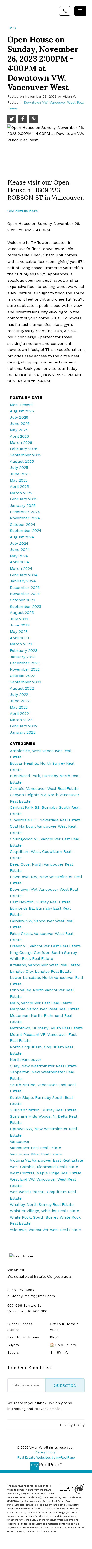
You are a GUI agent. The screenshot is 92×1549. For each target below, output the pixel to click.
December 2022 (25, 663)
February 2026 (23, 448)
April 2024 (19, 562)
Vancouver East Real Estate (35, 1147)
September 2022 (25, 682)
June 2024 (20, 549)
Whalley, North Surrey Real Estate (42, 1204)
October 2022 (22, 675)
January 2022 (23, 732)
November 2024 (25, 518)
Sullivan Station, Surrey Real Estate (43, 1110)
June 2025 (20, 474)
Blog (53, 1337)
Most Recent (21, 404)
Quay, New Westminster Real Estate (43, 1066)
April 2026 (19, 436)
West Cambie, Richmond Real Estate (44, 1166)
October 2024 (22, 524)
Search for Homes (23, 1337)
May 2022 (19, 707)
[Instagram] (67, 1352)
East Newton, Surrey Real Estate (40, 902)
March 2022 (21, 719)
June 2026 (20, 423)
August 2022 (22, 688)
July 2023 (19, 619)
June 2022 (20, 700)
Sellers (13, 1352)
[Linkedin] (60, 1352)
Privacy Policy (72, 1424)
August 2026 (22, 411)
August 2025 (22, 461)
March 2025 (21, 493)
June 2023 (20, 625)
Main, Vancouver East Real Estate (41, 1003)
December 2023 (25, 587)
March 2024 (21, 568)
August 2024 (22, 537)
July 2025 (19, 467)
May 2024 (19, 556)
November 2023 (25, 593)
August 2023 (22, 612)
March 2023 (21, 644)
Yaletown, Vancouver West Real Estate (45, 1229)
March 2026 (21, 442)
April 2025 (19, 486)
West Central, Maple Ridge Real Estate (45, 1173)
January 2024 (23, 581)
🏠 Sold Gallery (63, 1345)
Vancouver (20, 1141)
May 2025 (19, 480)
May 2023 (19, 631)
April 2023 (19, 638)
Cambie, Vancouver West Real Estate (44, 788)
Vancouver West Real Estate (36, 1154)
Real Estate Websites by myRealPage (46, 1457)
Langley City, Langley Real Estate (41, 971)
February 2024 (24, 575)
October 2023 (22, 600)
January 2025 (23, 505)
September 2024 (25, 530)
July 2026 (19, 417)
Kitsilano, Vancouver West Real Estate (45, 965)
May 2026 (19, 430)
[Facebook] (52, 1352)
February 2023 (23, 650)
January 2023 (23, 656)
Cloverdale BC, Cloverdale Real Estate (45, 820)
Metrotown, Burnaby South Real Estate (46, 1028)
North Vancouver (25, 1059)
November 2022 (25, 669)
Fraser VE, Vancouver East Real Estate (45, 946)
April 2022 (19, 713)
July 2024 (19, 543)
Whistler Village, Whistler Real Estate (44, 1210)
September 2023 (25, 606)
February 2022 (23, 726)
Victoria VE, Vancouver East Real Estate (46, 1160)
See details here (22, 211)
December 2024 (25, 512)
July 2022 (19, 694)
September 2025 (25, 455)
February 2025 (23, 499)
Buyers (13, 1345)
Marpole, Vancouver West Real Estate (44, 1009)
